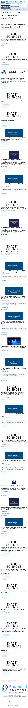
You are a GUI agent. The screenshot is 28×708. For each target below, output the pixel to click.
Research (22, 22)
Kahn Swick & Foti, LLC (6, 493)
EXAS (17, 15)
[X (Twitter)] (9, 701)
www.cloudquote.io (14, 693)
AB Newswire (4, 353)
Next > (14, 29)
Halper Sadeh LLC (5, 193)
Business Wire (5, 47)
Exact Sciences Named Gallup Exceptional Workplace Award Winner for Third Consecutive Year (14, 60)
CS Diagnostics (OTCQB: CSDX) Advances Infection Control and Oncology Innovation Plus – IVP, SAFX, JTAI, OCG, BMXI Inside (13, 348)
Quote (5, 22)
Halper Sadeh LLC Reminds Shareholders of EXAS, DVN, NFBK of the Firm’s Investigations (13, 271)
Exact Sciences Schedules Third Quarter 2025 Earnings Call (12, 649)
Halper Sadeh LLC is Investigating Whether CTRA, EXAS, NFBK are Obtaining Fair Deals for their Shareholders (13, 139)
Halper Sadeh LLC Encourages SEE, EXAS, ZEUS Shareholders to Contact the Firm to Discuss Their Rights (13, 323)
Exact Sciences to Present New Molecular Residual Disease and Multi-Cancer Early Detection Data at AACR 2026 (13, 41)
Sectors (20, 1)
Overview (3, 3)
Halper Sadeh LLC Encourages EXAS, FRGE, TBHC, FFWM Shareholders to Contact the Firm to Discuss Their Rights (13, 368)
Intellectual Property (6, 355)
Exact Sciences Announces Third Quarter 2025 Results (12, 610)
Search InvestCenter (14, 6)
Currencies (14, 3)
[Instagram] (18, 701)
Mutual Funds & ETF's (14, 1)
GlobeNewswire (5, 146)
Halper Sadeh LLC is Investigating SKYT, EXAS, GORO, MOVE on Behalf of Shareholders (12, 184)
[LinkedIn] (15, 701)
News (13, 22)
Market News (8, 3)
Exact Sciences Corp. (6, 45)
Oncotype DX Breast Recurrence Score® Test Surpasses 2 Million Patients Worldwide (12, 252)
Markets (3, 1)
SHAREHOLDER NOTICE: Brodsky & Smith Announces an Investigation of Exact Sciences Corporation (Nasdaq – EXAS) (14, 508)
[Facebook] (12, 701)
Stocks (7, 1)
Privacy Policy (21, 696)
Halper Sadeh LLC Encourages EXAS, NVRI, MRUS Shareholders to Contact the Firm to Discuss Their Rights (13, 462)
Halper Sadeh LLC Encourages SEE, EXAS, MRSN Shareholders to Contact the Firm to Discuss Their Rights (13, 415)
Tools (24, 1)
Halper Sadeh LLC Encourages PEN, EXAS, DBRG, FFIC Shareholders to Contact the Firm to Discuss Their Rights (13, 297)
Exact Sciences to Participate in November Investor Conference (13, 591)
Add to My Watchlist (20, 20)
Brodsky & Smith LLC (6, 169)
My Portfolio (23, 9)
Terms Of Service (13, 698)
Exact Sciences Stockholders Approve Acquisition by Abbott (14, 100)
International (19, 3)
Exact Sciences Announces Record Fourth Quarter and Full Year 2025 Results (13, 119)
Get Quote (6, 7)
